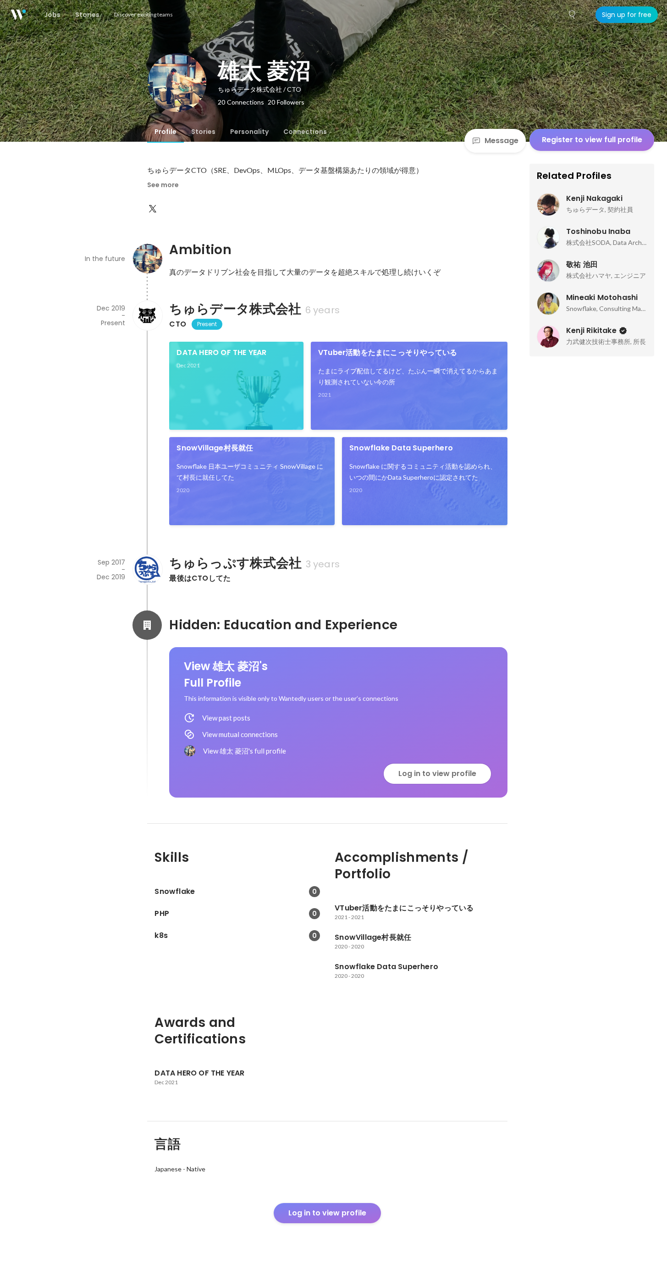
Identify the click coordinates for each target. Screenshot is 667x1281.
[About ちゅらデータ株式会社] (147, 315)
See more (163, 184)
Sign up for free (626, 14)
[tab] (165, 132)
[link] (236, 386)
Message (501, 140)
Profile (165, 131)
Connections (305, 131)
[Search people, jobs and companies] (572, 15)
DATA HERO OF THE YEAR (221, 352)
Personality (249, 131)
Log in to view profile (437, 773)
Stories (203, 131)
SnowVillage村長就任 (214, 448)
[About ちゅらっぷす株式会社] (147, 570)
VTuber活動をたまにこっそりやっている (387, 352)
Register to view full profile (592, 139)
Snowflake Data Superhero (401, 448)
